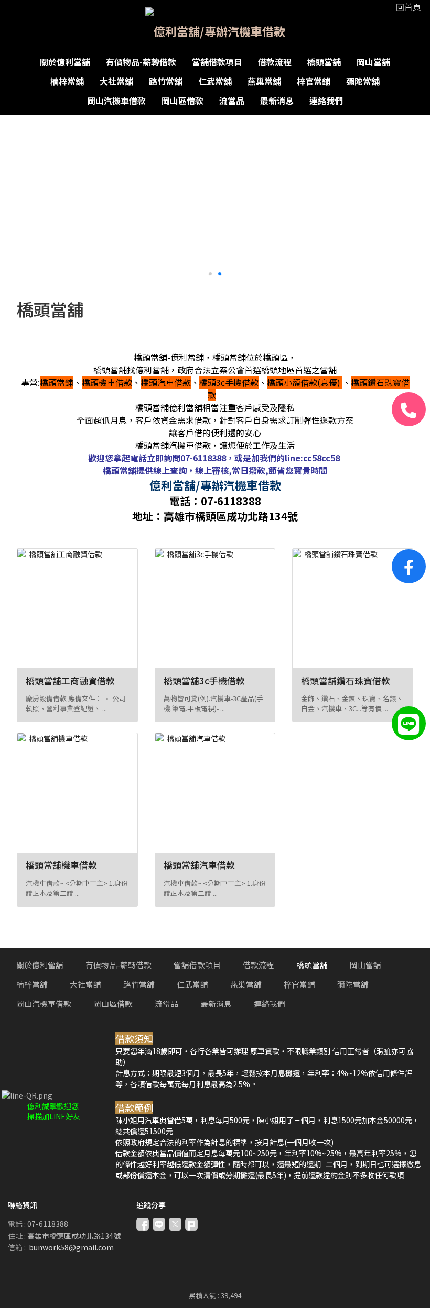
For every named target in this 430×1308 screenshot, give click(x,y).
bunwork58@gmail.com (71, 1247)
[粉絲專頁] (409, 566)
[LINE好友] (409, 723)
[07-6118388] (409, 409)
